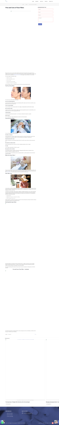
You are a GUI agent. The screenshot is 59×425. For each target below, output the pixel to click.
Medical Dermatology (9, 413)
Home (23, 4)
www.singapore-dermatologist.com (28, 413)
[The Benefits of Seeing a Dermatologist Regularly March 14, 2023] (56, 421)
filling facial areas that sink (17, 74)
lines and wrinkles (8, 171)
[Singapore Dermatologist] (6, 1)
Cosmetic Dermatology (10, 416)
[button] (2, 422)
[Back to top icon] (53, 423)
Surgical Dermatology (9, 414)
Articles (26, 4)
